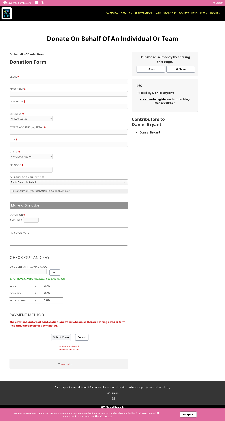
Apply (55, 272)
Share (152, 69)
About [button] (214, 13)
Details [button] (125, 13)
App (158, 13)
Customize (106, 416)
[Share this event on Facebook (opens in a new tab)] (36, 3)
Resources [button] (198, 13)
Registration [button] (143, 13)
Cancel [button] (81, 337)
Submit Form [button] (61, 337)
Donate (184, 13)
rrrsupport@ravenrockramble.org (152, 387)
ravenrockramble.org (19, 2)
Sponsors (169, 13)
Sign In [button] (219, 2)
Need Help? (67, 364)
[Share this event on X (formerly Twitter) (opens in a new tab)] (43, 3)
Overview (112, 13)
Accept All (188, 414)
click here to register (153, 99)
